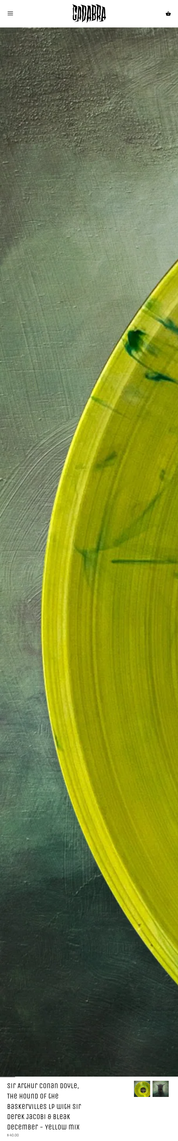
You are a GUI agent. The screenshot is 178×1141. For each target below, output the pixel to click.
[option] (142, 1089)
